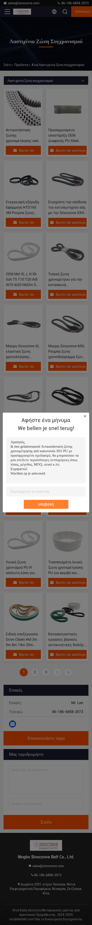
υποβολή (46, 504)
